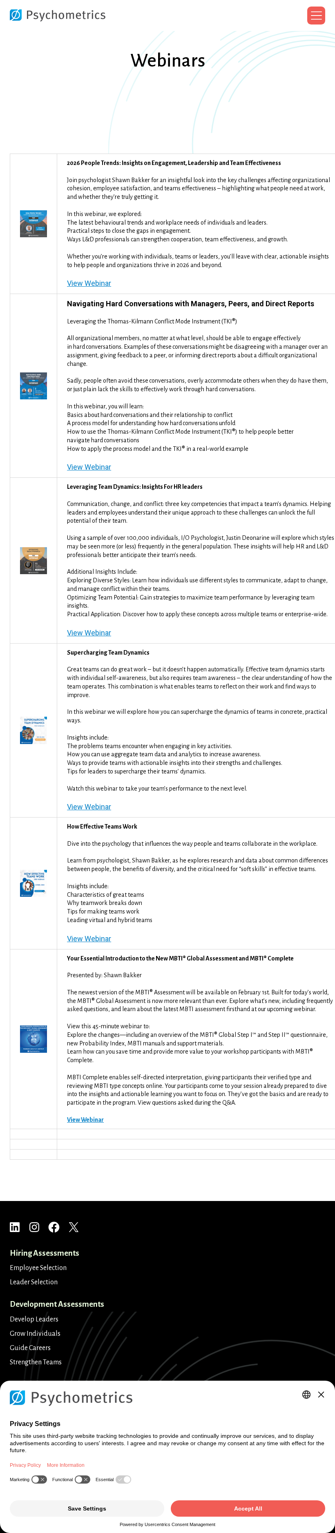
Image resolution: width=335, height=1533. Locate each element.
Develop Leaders (34, 1319)
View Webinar (89, 283)
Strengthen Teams (36, 1362)
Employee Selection (38, 1268)
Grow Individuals (35, 1333)
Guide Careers (30, 1348)
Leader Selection (34, 1282)
